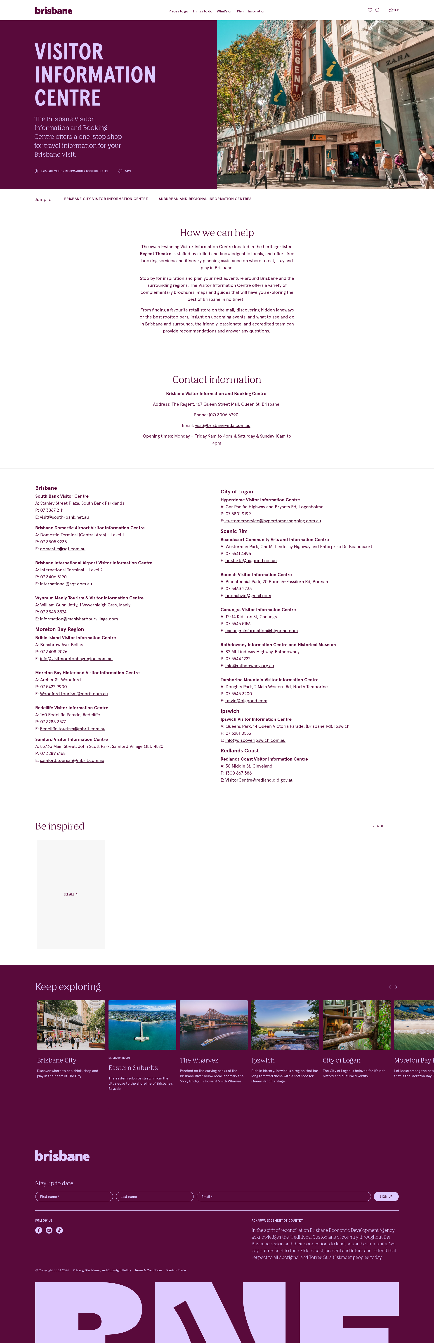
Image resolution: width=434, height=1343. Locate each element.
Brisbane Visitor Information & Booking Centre (74, 171)
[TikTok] (59, 1230)
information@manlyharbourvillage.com (79, 619)
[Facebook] (38, 1230)
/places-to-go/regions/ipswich (285, 1054)
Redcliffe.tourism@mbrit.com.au (72, 729)
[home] (62, 10)
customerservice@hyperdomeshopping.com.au (273, 521)
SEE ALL (69, 894)
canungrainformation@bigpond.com (261, 631)
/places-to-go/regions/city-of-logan (357, 1054)
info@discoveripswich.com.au (255, 740)
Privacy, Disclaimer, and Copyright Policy (102, 1270)
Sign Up (386, 1197)
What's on (224, 11)
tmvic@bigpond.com (246, 701)
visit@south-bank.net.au (64, 517)
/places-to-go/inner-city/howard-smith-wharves (214, 1054)
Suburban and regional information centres (205, 198)
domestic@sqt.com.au (62, 549)
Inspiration (256, 11)
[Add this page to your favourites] (370, 10)
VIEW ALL (379, 826)
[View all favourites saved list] (369, 10)
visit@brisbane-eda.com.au (222, 425)
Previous (389, 987)
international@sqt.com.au (66, 584)
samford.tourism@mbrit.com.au (72, 760)
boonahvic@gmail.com (248, 595)
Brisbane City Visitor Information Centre (106, 198)
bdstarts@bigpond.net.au (251, 560)
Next (396, 987)
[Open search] (377, 10)
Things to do (202, 11)
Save (128, 171)
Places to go (178, 11)
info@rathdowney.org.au (249, 666)
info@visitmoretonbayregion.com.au (76, 659)
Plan (240, 11)
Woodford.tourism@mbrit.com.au (74, 694)
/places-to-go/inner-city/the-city (71, 1054)
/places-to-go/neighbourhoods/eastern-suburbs (142, 1054)
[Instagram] (49, 1230)
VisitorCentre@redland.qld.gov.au (259, 780)
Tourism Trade (176, 1270)
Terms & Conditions (148, 1270)
